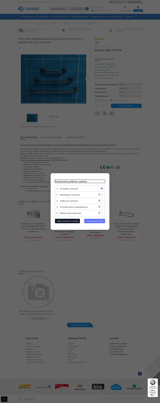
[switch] (153, 394)
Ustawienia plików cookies (71, 181)
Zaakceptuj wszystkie (94, 221)
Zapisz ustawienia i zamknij (67, 221)
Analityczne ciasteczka (69, 201)
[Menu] (156, 379)
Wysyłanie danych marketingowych (74, 207)
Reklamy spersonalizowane (70, 213)
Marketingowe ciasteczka (70, 195)
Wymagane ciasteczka (69, 189)
